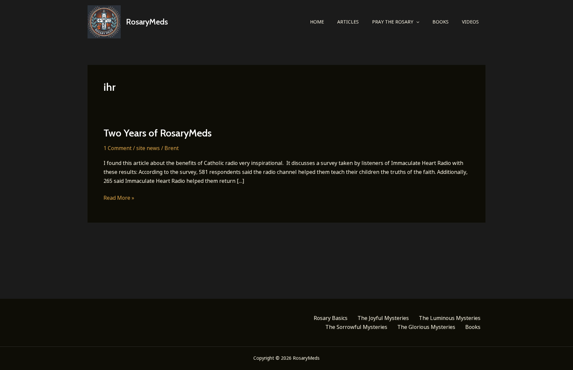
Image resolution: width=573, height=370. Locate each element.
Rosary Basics (331, 318)
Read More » (118, 198)
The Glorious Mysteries (426, 327)
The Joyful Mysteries (383, 318)
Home (317, 22)
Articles (348, 22)
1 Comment (117, 148)
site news (148, 148)
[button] (416, 22)
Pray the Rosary (392, 22)
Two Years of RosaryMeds (157, 133)
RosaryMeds (147, 21)
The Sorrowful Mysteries (356, 327)
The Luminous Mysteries (449, 318)
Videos (470, 22)
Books (440, 22)
